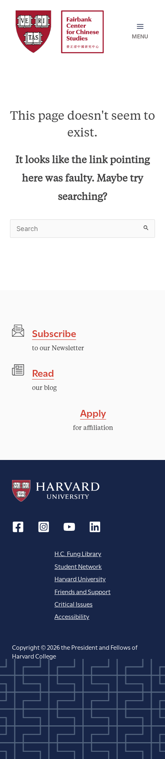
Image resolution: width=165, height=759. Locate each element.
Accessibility (71, 616)
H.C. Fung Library (77, 553)
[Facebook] (18, 527)
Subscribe (54, 332)
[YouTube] (69, 527)
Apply (93, 412)
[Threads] (44, 527)
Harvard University (55, 491)
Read (43, 372)
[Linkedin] (95, 527)
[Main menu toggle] (140, 32)
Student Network (78, 566)
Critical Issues (73, 603)
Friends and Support (82, 591)
